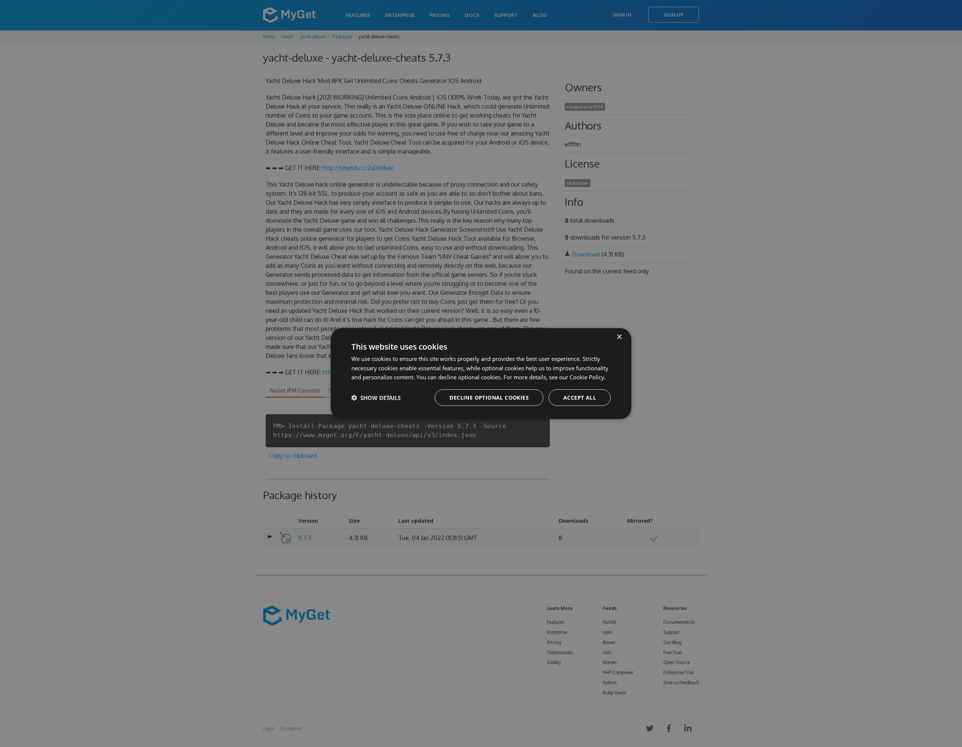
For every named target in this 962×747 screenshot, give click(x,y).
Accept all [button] (579, 397)
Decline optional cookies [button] (489, 397)
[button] (376, 398)
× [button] (619, 337)
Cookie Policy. (588, 377)
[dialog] (481, 373)
